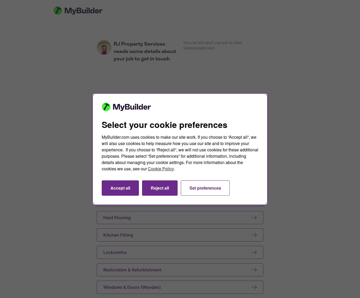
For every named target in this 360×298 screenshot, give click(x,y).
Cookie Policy (161, 169)
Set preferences (205, 188)
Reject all (160, 188)
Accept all (120, 188)
